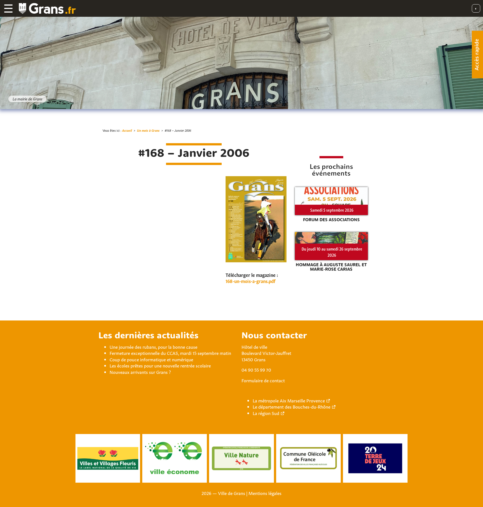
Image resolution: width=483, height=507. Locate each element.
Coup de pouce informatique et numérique (151, 359)
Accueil (127, 130)
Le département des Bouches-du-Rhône (291, 406)
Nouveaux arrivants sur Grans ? (140, 372)
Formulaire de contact (263, 380)
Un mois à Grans (148, 130)
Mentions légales (264, 493)
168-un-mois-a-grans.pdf (250, 281)
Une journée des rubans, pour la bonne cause (153, 346)
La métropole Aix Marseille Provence (289, 400)
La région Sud (266, 413)
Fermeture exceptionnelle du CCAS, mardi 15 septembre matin (170, 353)
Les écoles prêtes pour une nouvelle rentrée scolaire (160, 365)
